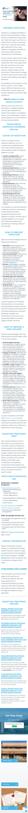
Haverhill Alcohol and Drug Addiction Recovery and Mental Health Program (12, 658)
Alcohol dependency (9, 505)
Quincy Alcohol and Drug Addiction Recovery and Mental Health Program (12, 690)
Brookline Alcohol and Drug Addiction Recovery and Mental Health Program (13, 625)
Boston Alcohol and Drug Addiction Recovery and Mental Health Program (12, 611)
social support (13, 264)
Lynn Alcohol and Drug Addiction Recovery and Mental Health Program (11, 676)
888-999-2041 (15, 720)
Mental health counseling (11, 508)
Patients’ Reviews (15, 532)
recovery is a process (11, 418)
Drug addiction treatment (11, 488)
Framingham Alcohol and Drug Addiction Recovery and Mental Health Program (14, 639)
